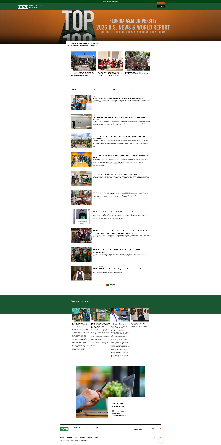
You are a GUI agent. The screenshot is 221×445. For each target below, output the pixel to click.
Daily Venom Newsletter (112, 1)
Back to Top (156, 437)
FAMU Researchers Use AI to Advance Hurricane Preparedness (115, 174)
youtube (160, 428)
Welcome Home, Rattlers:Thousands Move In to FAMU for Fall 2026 (117, 98)
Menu (161, 3)
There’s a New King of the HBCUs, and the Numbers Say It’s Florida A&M (80, 325)
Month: (114, 89)
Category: (73, 89)
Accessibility (89, 437)
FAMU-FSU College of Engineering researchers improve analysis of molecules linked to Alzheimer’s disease (120, 326)
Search (162, 6)
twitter (156, 428)
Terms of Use (62, 437)
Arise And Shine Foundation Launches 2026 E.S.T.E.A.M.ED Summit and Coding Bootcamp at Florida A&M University (110, 74)
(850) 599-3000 (138, 429)
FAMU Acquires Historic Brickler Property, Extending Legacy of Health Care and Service (121, 156)
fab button (160, 440)
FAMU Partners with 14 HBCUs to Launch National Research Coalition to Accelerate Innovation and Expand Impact (83, 74)
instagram (153, 428)
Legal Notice (69, 437)
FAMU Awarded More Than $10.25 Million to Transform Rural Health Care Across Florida (119, 137)
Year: (93, 89)
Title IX (76, 437)
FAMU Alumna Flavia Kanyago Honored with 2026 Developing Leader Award (120, 193)
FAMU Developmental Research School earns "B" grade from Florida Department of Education (100, 325)
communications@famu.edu (119, 415)
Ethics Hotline (82, 437)
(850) (116, 413)
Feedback (96, 437)
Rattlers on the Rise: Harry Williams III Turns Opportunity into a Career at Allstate (119, 118)
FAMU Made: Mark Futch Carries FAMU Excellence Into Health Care (117, 212)
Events (104, 1)
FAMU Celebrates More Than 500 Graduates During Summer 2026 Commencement (116, 251)
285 (111, 285)
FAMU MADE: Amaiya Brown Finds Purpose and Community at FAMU (117, 269)
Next (114, 285)
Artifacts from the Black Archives (138, 324)
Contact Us (136, 427)
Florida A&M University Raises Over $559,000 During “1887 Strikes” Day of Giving (136, 74)
